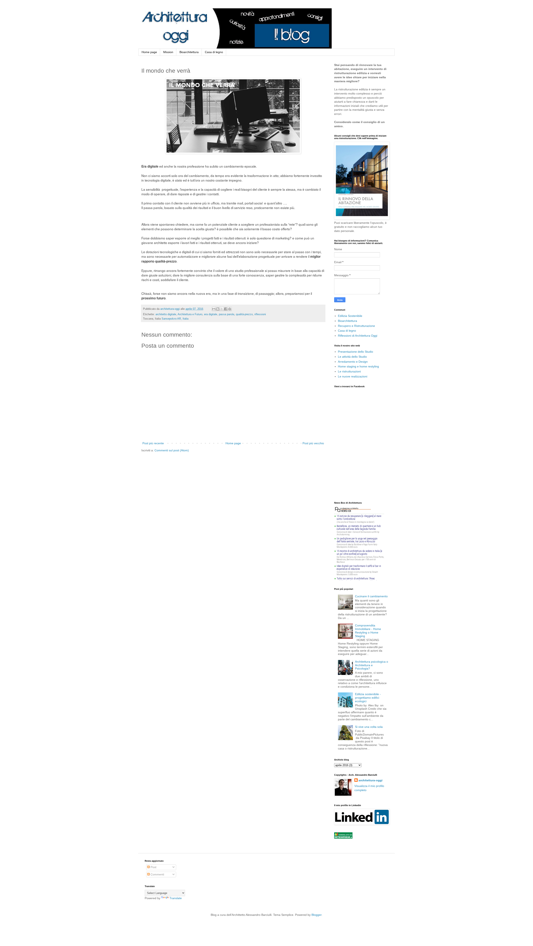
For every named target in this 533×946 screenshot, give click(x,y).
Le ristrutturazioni (349, 371)
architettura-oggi (370, 780)
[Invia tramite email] (214, 309)
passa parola (226, 314)
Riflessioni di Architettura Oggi (357, 335)
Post (153, 867)
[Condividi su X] (222, 309)
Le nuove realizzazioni (352, 376)
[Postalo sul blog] (218, 309)
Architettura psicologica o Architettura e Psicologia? (371, 665)
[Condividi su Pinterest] (230, 309)
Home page (149, 52)
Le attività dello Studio (352, 356)
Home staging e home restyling (358, 366)
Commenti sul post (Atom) (171, 450)
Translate (175, 898)
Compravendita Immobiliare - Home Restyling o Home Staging (368, 630)
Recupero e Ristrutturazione (356, 325)
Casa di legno (214, 52)
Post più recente (153, 443)
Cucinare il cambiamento (371, 596)
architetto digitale (166, 314)
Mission (168, 52)
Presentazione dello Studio (355, 351)
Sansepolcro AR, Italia (175, 318)
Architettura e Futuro (190, 314)
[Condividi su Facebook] (226, 309)
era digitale (210, 314)
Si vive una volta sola (369, 726)
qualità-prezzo (244, 314)
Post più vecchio (313, 443)
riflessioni (260, 314)
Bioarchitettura (189, 52)
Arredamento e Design (353, 361)
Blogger (316, 914)
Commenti (157, 874)
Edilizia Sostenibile (350, 315)
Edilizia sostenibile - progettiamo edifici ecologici (368, 697)
